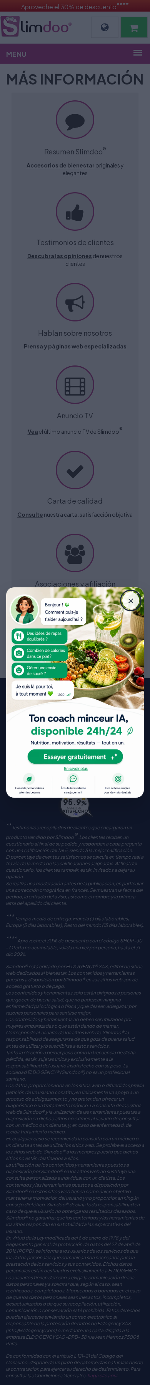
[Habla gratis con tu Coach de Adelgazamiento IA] (75, 692)
